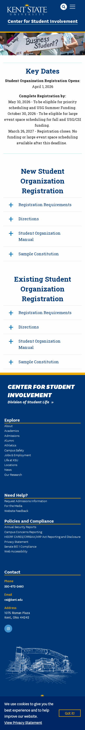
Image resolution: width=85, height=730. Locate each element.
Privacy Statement (16, 541)
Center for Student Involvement (43, 20)
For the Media (13, 505)
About (8, 425)
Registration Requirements (45, 204)
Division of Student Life (28, 401)
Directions (29, 218)
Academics (11, 430)
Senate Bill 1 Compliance (20, 546)
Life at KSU (11, 460)
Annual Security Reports (20, 526)
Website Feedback (16, 510)
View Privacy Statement (23, 722)
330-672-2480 (14, 586)
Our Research (13, 474)
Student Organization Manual (40, 236)
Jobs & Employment (17, 454)
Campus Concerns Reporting (23, 531)
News (8, 469)
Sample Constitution (39, 253)
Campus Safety (14, 450)
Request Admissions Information (25, 500)
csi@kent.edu (13, 599)
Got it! (70, 713)
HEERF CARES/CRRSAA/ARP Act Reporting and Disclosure (42, 536)
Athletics (10, 445)
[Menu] (72, 7)
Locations (10, 464)
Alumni (9, 440)
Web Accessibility (15, 551)
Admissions (11, 435)
